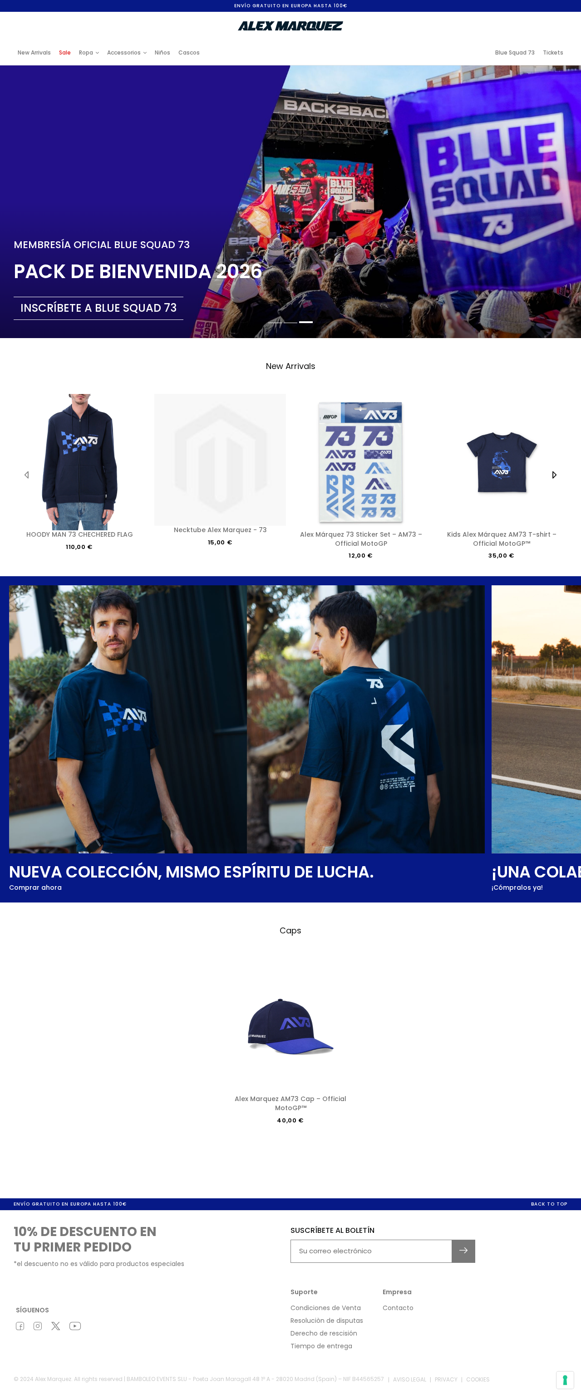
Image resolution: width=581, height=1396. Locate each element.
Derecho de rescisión (323, 1333)
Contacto (398, 1307)
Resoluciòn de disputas (326, 1320)
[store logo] (290, 25)
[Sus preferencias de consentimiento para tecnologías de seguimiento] (565, 1380)
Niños (162, 52)
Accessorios (124, 52)
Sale (65, 52)
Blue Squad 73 (515, 52)
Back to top (549, 1204)
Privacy (446, 1379)
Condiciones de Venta (325, 1307)
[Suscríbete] (463, 1251)
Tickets (553, 52)
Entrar (490, 19)
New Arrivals (34, 52)
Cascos (189, 52)
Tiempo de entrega (321, 1346)
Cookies (478, 1379)
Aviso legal (409, 1379)
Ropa (86, 52)
